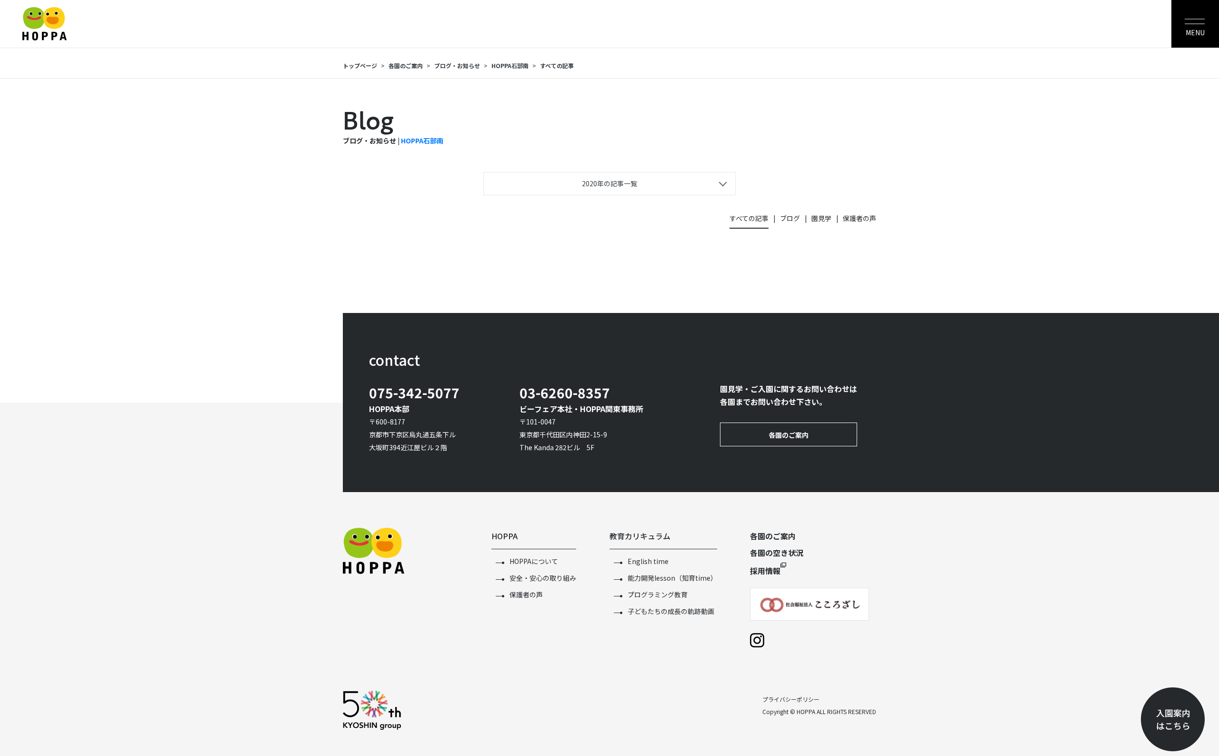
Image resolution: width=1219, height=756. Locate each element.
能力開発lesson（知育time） (672, 578)
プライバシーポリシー (790, 699)
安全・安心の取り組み (543, 578)
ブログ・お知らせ (457, 65)
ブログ (790, 218)
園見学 (821, 218)
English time (648, 561)
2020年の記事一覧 (609, 183)
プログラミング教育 (658, 594)
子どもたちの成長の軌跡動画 (671, 611)
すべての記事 (749, 218)
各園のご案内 (406, 65)
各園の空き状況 (776, 552)
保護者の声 (859, 218)
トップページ (360, 65)
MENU (1195, 32)
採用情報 (765, 570)
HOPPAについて (534, 561)
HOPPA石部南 (422, 140)
